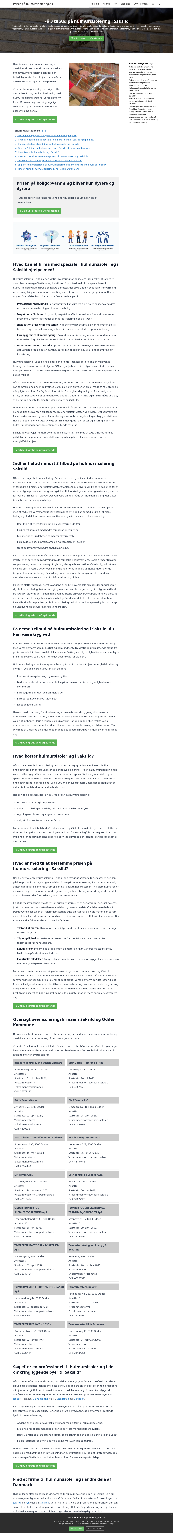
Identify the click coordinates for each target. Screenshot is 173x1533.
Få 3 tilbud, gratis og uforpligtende (86, 38)
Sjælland (125, 3)
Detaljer (111, 1524)
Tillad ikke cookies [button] (95, 1528)
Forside (95, 3)
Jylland (106, 3)
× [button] (171, 1515)
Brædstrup (62, 1398)
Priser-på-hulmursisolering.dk (33, 4)
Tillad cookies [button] (76, 1528)
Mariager (78, 1398)
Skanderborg (40, 1398)
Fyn (115, 3)
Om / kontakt (141, 3)
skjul (44, 130)
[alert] (86, 1523)
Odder (16, 1398)
